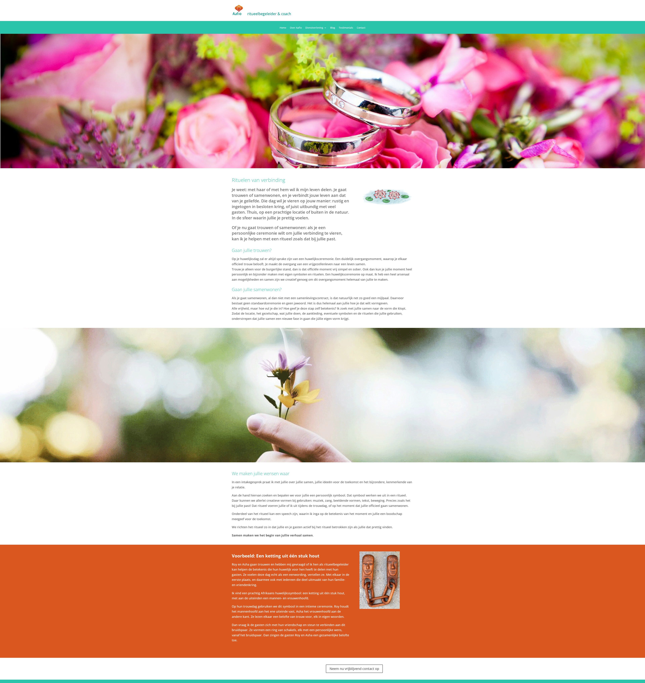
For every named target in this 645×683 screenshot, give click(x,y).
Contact (361, 28)
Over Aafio (296, 28)
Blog (332, 28)
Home (283, 28)
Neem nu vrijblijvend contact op (354, 668)
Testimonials (346, 28)
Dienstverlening (314, 28)
